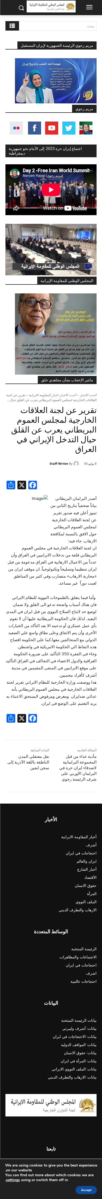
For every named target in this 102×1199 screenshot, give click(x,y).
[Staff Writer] (77, 463)
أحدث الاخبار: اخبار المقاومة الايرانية (52, 395)
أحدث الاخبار (88, 395)
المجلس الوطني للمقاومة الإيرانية (67, 281)
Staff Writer (59, 463)
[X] (21, 486)
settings (13, 1180)
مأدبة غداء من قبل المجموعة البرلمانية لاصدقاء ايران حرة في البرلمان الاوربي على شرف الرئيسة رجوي (78, 768)
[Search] (12, 26)
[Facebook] (32, 486)
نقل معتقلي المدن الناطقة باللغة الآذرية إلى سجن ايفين (28, 762)
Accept (86, 1190)
